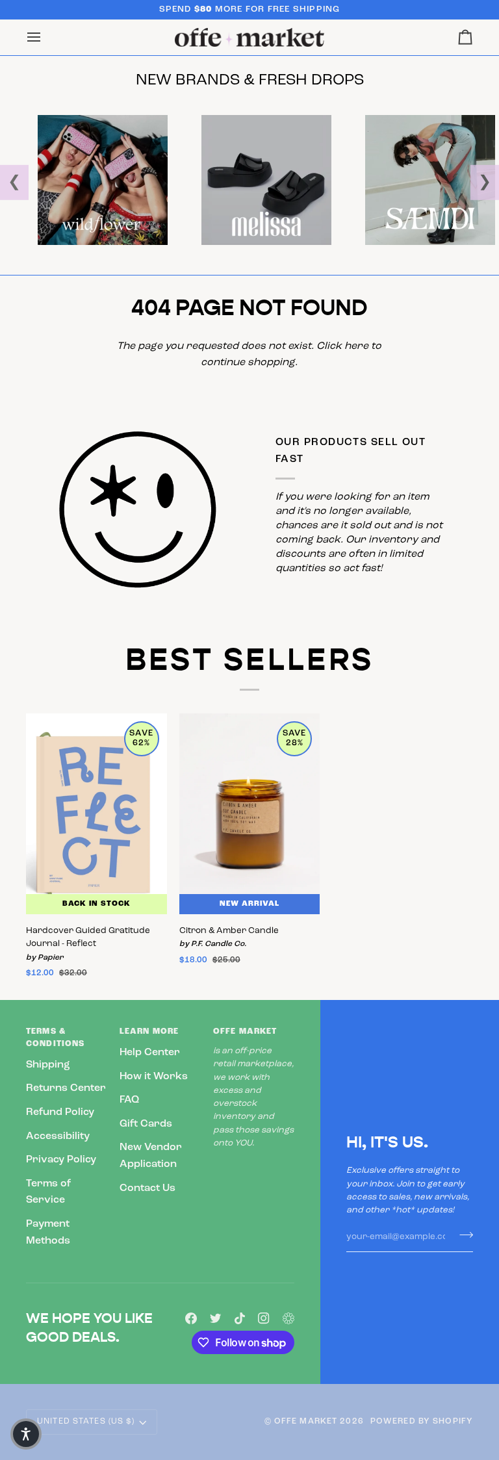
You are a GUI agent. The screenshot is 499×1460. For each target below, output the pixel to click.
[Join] (462, 1235)
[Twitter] (216, 1318)
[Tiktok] (240, 1318)
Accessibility (58, 1136)
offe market (305, 1422)
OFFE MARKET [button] (245, 1032)
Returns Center (66, 1088)
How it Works (154, 1076)
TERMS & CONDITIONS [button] (55, 1038)
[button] (26, 1434)
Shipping (48, 1065)
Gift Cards (146, 1124)
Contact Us (147, 1188)
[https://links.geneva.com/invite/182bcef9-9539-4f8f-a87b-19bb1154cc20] (288, 1318)
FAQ (129, 1100)
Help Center (150, 1052)
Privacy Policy (61, 1160)
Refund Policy (60, 1112)
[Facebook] (191, 1318)
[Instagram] (264, 1318)
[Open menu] (45, 37)
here (356, 346)
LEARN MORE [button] (149, 1032)
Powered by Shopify (421, 1422)
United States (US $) (86, 1422)
